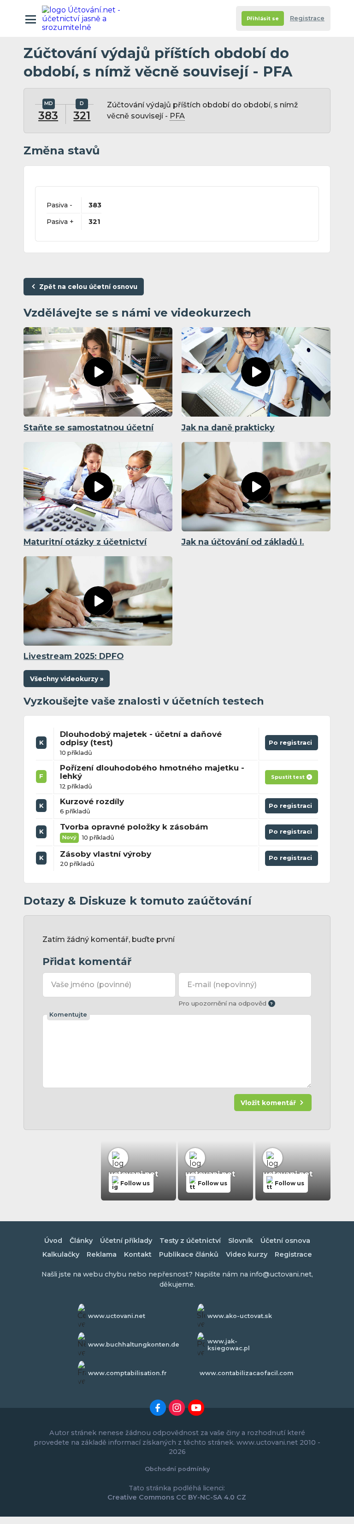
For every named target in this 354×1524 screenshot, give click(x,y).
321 (81, 115)
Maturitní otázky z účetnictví (85, 542)
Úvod (53, 1240)
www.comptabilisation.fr (127, 1373)
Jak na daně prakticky (228, 427)
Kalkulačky (60, 1254)
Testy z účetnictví (190, 1240)
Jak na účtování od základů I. (243, 542)
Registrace (307, 18)
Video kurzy (246, 1254)
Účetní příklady (126, 1240)
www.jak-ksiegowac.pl (228, 1345)
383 (48, 115)
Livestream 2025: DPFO (74, 656)
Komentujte (68, 1014)
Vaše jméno (91, 984)
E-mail (221, 984)
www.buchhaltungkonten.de (133, 1344)
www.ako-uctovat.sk (239, 1315)
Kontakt (138, 1254)
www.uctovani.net (116, 1315)
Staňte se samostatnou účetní (88, 427)
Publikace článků (188, 1254)
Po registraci (291, 744)
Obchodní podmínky (177, 1468)
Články (81, 1240)
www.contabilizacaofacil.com (247, 1373)
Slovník (240, 1240)
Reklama (102, 1254)
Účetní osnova (285, 1240)
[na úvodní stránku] (82, 18)
